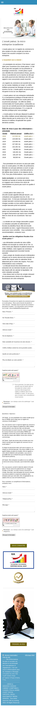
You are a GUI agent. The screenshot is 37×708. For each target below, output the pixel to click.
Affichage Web (29, 655)
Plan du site (6, 657)
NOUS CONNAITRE (18, 545)
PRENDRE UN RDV (18, 644)
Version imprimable (10, 655)
